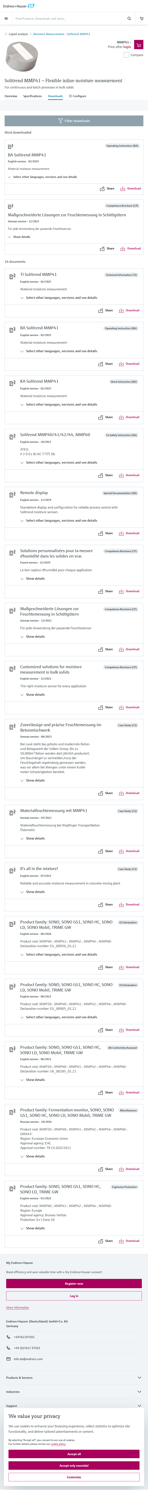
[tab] (12, 96)
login (127, 47)
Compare (137, 55)
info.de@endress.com (28, 1359)
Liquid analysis (18, 34)
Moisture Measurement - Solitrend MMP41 (61, 34)
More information (17, 1307)
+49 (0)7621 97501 (27, 1348)
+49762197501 (24, 1337)
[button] (74, 1283)
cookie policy (58, 1444)
